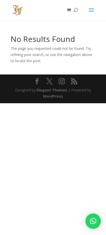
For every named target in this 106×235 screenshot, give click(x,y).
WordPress (53, 96)
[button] (93, 221)
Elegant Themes (52, 90)
